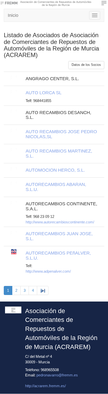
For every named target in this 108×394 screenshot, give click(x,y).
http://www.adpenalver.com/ (48, 271)
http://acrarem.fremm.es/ (45, 386)
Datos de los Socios (86, 65)
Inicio (13, 15)
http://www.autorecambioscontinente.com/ (60, 222)
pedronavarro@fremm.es (57, 375)
